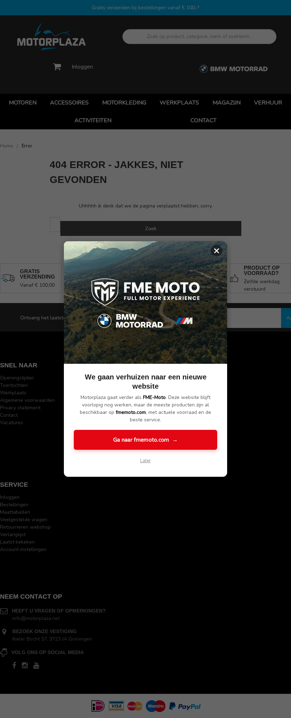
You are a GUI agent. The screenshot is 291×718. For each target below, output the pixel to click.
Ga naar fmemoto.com (145, 440)
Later (145, 461)
